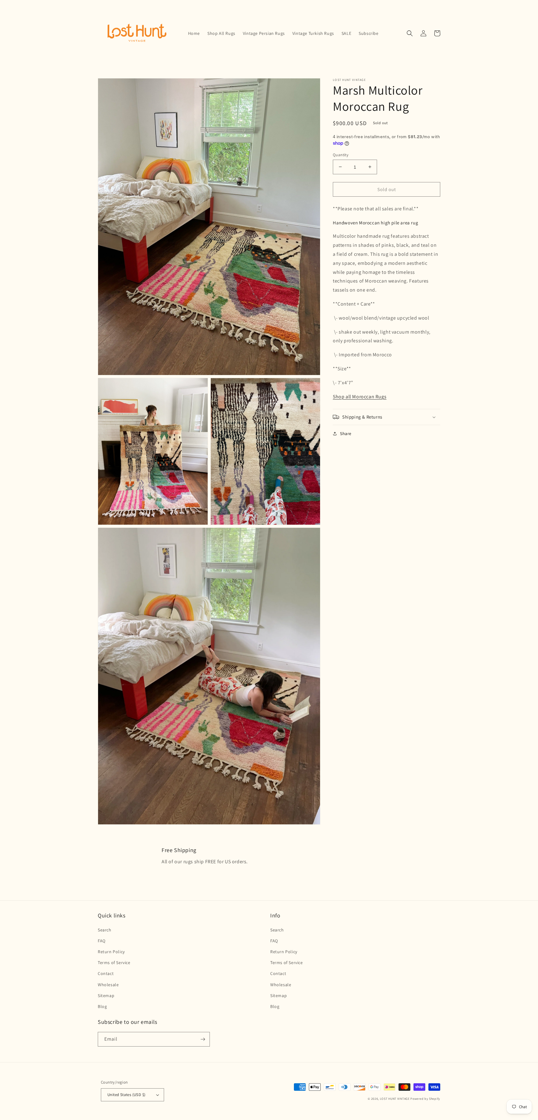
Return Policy (111, 951)
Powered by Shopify (425, 1099)
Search (104, 930)
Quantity (340, 154)
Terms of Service (114, 962)
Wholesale (108, 984)
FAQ (102, 941)
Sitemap (106, 995)
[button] (410, 33)
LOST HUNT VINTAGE (395, 1099)
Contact (106, 973)
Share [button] (346, 433)
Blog (102, 1006)
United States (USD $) (126, 1094)
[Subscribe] (203, 1039)
